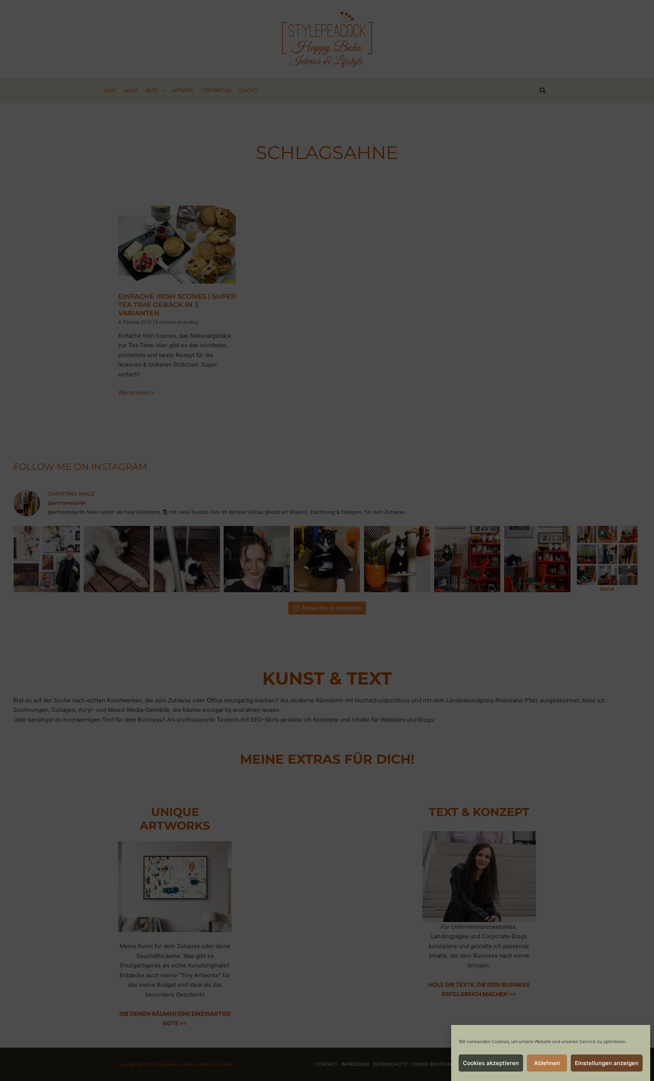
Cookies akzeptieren (491, 1063)
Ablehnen (547, 1063)
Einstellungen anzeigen (606, 1063)
